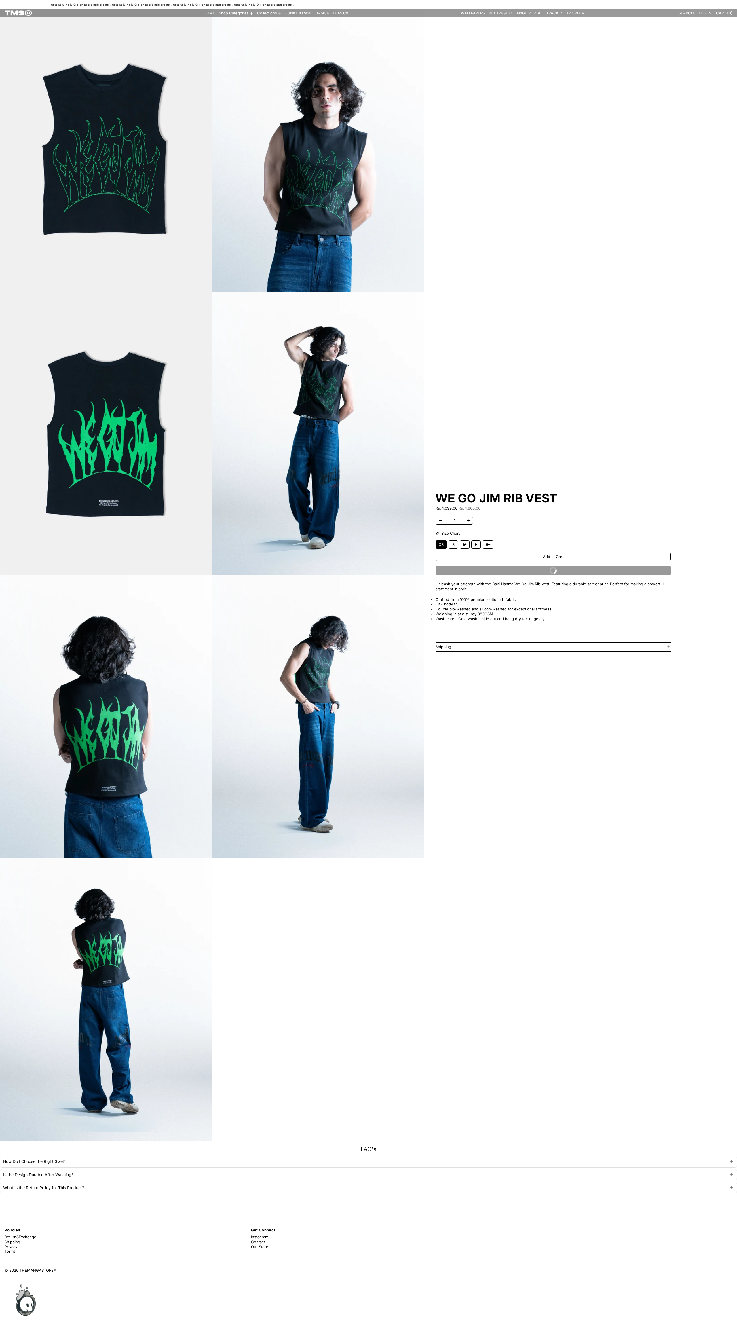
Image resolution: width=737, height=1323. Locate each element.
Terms (10, 1251)
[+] (468, 521)
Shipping (12, 1242)
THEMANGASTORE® (38, 1270)
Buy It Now (606, 571)
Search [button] (686, 13)
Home (209, 13)
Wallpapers (473, 13)
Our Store (259, 1246)
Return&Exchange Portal (515, 13)
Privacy (11, 1246)
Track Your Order (565, 13)
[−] (440, 521)
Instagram (259, 1237)
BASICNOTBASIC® (332, 13)
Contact (258, 1242)
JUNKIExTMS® (298, 13)
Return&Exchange (20, 1237)
